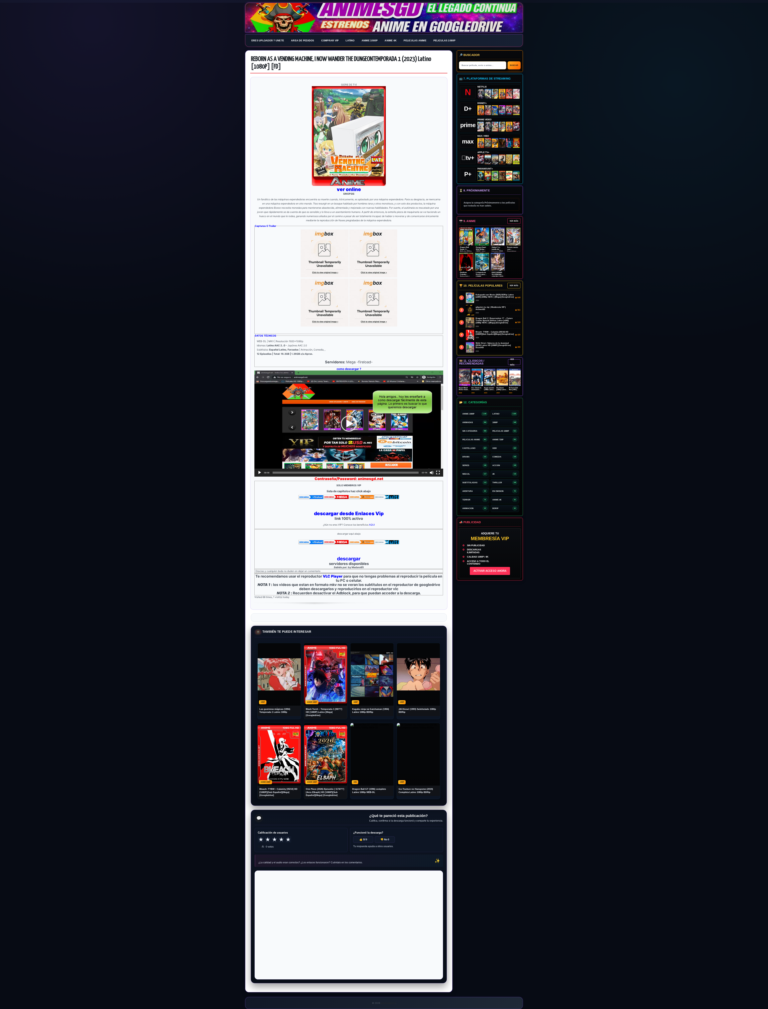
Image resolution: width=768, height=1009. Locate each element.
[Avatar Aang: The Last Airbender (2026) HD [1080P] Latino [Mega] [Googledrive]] (480, 176)
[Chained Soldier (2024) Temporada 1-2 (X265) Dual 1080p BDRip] (516, 126)
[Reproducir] (260, 473)
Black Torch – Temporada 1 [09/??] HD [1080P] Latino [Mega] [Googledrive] (324, 712)
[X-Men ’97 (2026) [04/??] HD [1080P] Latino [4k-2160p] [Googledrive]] (495, 110)
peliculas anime (415, 40)
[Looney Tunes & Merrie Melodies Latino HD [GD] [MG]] (516, 143)
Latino (350, 40)
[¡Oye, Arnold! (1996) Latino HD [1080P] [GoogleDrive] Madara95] (488, 176)
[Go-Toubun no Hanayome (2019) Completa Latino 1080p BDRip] (516, 94)
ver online (349, 189)
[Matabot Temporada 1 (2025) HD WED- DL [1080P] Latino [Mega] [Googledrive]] (502, 159)
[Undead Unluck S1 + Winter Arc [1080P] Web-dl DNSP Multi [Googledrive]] (509, 110)
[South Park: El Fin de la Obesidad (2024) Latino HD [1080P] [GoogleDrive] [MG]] (509, 176)
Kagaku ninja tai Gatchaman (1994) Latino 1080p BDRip (370, 710)
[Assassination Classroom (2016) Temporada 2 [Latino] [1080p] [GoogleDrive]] (488, 143)
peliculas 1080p (444, 40)
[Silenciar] (432, 473)
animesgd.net (384, 18)
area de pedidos (302, 40)
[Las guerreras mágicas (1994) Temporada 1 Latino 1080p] (495, 94)
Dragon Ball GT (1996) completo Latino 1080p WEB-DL (369, 790)
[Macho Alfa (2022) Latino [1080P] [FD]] (516, 176)
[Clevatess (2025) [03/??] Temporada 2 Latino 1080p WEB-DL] (488, 110)
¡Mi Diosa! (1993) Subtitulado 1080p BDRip (417, 710)
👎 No (384, 839)
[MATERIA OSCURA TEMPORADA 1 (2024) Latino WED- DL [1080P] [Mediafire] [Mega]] (488, 159)
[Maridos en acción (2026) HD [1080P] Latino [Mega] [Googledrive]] (495, 143)
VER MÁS (514, 221)
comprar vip (330, 40)
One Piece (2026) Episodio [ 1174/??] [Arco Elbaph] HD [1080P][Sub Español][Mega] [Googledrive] (325, 792)
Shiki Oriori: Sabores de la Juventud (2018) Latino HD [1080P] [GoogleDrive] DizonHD (493, 345)
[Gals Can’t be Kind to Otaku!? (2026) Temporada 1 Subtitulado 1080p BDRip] (480, 126)
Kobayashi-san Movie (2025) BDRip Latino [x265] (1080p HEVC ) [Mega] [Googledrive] (495, 296)
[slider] (346, 473)
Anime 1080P (370, 40)
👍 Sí (363, 839)
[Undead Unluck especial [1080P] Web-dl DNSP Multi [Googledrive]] (502, 110)
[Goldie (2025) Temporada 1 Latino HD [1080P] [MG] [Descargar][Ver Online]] (516, 159)
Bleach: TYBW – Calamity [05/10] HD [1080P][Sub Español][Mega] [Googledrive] (278, 792)
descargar (349, 559)
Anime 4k (391, 40)
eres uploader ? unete (267, 40)
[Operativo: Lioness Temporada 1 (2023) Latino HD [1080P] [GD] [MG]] (502, 176)
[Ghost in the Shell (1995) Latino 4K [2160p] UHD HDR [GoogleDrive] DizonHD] (509, 143)
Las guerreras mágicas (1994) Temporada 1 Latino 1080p (274, 710)
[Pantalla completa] (438, 473)
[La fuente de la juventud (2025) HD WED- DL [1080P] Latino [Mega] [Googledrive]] (495, 159)
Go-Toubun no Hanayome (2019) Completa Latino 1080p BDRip (416, 790)
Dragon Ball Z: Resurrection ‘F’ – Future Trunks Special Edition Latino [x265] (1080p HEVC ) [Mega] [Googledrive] (494, 320)
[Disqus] (349, 925)
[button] (349, 424)
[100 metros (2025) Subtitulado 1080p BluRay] (509, 94)
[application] (348, 424)
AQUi (372, 524)
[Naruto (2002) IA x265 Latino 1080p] (502, 94)
